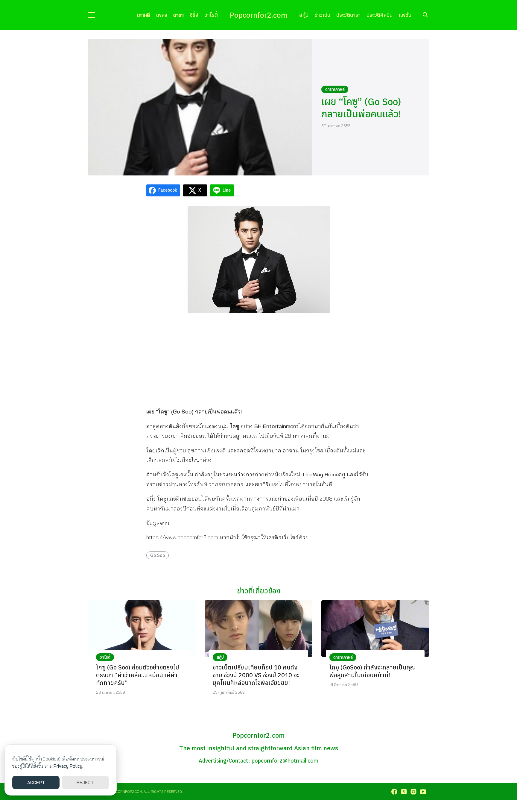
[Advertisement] (258, 359)
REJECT (85, 782)
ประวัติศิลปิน (380, 14)
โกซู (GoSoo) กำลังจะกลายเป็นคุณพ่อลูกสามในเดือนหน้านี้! (372, 671)
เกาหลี (143, 14)
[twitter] (403, 791)
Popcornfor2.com (258, 15)
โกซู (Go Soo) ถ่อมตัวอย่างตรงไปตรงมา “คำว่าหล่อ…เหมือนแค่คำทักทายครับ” (137, 675)
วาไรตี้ (211, 14)
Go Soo (157, 555)
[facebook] (394, 791)
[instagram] (413, 791)
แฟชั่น (405, 14)
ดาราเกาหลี (335, 89)
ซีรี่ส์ (194, 14)
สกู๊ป (303, 14)
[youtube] (423, 791)
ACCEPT (36, 782)
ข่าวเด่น (322, 14)
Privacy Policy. (68, 766)
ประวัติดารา (348, 14)
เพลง (161, 14)
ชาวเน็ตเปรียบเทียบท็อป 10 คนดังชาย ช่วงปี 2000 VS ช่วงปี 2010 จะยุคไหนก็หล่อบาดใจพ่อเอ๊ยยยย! (256, 675)
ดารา (178, 14)
